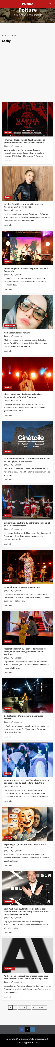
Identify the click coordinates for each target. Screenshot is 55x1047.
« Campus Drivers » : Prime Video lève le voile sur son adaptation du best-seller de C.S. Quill (27, 782)
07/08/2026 (18, 982)
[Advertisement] (27, 73)
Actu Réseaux (10, 325)
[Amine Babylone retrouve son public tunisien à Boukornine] (27, 248)
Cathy (8, 146)
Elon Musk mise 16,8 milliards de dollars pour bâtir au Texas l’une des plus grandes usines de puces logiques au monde (26, 911)
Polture (27, 10)
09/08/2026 (18, 529)
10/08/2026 (18, 275)
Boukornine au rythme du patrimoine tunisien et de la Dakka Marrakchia (27, 524)
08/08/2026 (18, 658)
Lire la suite (8, 161)
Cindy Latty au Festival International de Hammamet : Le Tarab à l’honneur (23, 396)
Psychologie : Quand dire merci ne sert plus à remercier (25, 846)
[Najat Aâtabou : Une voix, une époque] (27, 567)
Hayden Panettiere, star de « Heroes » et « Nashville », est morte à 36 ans (23, 206)
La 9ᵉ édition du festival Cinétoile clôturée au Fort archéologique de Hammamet (27, 460)
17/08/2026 (18, 146)
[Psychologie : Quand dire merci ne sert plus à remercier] (27, 824)
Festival (8, 261)
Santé (7, 837)
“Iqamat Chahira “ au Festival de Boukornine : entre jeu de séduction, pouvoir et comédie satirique (26, 651)
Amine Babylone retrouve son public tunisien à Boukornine (26, 270)
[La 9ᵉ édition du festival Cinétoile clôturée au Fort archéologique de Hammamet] (27, 438)
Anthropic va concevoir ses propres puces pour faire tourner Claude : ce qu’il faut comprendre (26, 977)
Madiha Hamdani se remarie (17, 332)
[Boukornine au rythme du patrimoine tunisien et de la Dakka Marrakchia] (27, 502)
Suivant (41, 1007)
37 (34, 1007)
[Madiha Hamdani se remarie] (27, 312)
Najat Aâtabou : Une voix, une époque (22, 587)
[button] (4, 3)
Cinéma (8, 133)
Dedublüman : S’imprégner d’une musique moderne (24, 717)
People (7, 197)
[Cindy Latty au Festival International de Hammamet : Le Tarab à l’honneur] (27, 374)
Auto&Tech (9, 902)
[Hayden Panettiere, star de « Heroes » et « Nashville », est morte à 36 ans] (27, 183)
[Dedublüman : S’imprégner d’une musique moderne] (27, 695)
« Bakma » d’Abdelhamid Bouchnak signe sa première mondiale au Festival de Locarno (24, 141)
